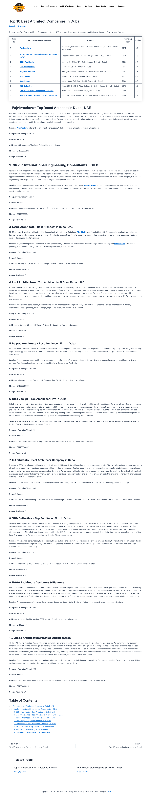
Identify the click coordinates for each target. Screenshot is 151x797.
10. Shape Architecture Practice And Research (33, 732)
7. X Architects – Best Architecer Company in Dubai (35, 724)
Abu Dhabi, (81, 232)
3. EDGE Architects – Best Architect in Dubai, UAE (34, 712)
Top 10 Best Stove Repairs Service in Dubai (99, 767)
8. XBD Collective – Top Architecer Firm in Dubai (34, 726)
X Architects (25, 81)
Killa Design (25, 76)
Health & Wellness (66, 6)
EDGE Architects (27, 62)
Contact (121, 6)
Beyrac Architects (27, 71)
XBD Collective (26, 86)
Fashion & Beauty (48, 6)
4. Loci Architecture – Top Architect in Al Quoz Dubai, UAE (38, 715)
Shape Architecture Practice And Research (38, 95)
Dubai (16, 772)
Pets (79, 6)
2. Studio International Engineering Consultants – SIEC (34, 709)
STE (109, 791)
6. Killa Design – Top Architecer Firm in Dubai (32, 721)
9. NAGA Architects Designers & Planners (31, 729)
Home (35, 6)
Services (88, 6)
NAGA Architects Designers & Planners (37, 91)
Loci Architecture (27, 67)
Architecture (22, 128)
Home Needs (101, 6)
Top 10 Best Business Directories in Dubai (35, 767)
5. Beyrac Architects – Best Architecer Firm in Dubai (35, 718)
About (111, 6)
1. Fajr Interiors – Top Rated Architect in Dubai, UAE (32, 706)
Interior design (90, 185)
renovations (119, 243)
